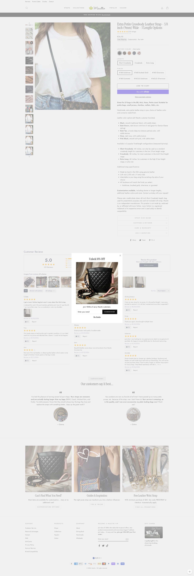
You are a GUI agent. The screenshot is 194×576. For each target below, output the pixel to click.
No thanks (97, 317)
